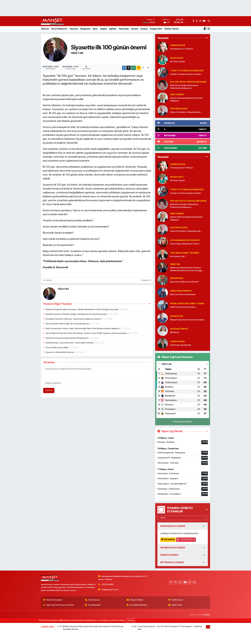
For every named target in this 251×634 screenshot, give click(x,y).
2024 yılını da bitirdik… (181, 345)
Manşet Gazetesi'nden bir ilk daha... (187, 320)
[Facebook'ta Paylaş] (124, 68)
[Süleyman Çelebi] (162, 110)
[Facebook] (171, 582)
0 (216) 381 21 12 (187, 540)
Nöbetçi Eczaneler (54, 600)
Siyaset (74, 29)
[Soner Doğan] (162, 343)
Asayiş (144, 29)
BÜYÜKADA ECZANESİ (172, 562)
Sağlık (103, 29)
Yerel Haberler (59, 29)
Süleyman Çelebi (178, 109)
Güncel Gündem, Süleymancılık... (186, 112)
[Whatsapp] (190, 582)
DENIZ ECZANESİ (169, 555)
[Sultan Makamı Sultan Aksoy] (162, 242)
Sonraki (145, 280)
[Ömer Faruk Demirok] (162, 293)
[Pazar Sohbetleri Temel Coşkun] (162, 305)
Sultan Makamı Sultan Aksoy (185, 240)
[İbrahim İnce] (162, 280)
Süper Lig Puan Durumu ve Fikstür (60, 605)
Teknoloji (124, 29)
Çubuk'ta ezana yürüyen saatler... (186, 74)
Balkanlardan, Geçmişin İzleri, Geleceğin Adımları (70, 343)
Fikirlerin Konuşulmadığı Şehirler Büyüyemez (67, 338)
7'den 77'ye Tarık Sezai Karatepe (187, 71)
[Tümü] (206, 38)
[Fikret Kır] (55, 49)
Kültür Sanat (171, 29)
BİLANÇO (174, 332)
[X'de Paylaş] (128, 68)
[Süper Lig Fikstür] (206, 431)
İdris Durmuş (177, 95)
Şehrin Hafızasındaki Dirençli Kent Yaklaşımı (186, 99)
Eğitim (112, 29)
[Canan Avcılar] (162, 47)
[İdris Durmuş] (162, 98)
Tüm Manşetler (94, 605)
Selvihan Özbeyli (179, 329)
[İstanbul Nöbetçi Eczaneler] (206, 510)
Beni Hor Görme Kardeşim (182, 294)
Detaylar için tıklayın (182, 422)
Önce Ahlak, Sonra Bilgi (57, 348)
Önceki (48, 280)
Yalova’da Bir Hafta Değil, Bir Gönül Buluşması (68, 324)
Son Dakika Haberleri (138, 605)
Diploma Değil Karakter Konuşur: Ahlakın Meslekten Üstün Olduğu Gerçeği (82, 309)
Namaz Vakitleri (136, 600)
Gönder (49, 390)
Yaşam (134, 29)
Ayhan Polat (176, 316)
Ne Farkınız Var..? (178, 256)
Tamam (130, 620)
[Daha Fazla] (138, 68)
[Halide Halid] (162, 60)
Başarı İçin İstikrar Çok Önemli (184, 282)
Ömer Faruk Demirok (181, 291)
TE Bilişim (206, 615)
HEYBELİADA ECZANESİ (172, 548)
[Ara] (209, 21)
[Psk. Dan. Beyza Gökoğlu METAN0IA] (162, 85)
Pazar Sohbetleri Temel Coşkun (187, 304)
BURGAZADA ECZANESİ (172, 526)
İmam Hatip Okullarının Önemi (184, 244)
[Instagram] (180, 582)
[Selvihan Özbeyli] (162, 331)
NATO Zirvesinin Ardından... (183, 307)
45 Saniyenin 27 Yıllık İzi (181, 49)
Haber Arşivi (177, 605)
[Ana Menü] (208, 29)
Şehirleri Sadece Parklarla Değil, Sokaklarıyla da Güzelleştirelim (76, 314)
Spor (95, 29)
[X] (175, 582)
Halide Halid (176, 58)
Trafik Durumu (177, 600)
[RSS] (194, 582)
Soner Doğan (177, 342)
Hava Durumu (94, 600)
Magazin (85, 29)
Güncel (45, 29)
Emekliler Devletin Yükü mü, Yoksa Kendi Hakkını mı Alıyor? (74, 319)
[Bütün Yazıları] (149, 304)
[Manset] (52, 21)
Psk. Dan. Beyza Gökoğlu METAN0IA (188, 82)
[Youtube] (185, 582)
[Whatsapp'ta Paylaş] (133, 68)
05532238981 (107, 584)
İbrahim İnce (176, 278)
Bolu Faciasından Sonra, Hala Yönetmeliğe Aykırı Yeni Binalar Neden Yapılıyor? (83, 328)
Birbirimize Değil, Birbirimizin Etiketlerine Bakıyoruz (184, 86)
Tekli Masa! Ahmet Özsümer (184, 253)
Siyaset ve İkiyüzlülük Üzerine (60, 352)
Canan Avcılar (177, 45)
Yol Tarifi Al (169, 540)
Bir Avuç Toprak (177, 61)
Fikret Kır (77, 53)
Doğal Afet (156, 29)
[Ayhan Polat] (162, 318)
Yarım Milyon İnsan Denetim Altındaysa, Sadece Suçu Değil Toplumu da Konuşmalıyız (86, 333)
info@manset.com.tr (110, 590)
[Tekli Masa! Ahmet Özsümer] (162, 255)
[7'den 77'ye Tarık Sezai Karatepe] (162, 72)
